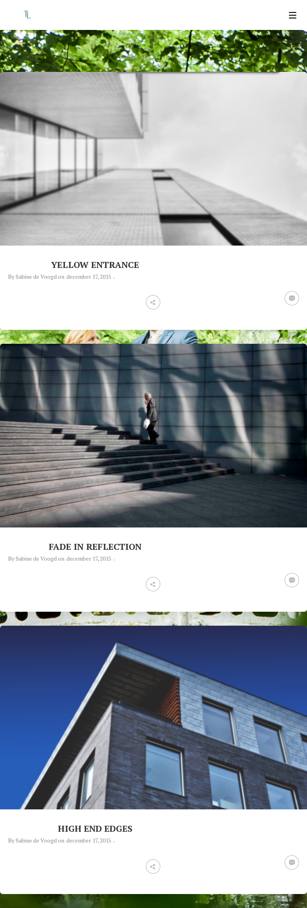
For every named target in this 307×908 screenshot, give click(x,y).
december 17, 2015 (88, 276)
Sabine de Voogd (36, 276)
